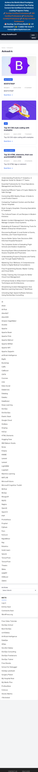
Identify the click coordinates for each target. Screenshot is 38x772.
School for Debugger (9, 667)
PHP (3, 516)
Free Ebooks (6, 663)
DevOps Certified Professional (17, 13)
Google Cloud (7, 420)
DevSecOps (6, 413)
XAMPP (4, 573)
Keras (4, 447)
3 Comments (28, 161)
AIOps (4, 644)
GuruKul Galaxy (7, 648)
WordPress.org (7, 614)
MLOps (4, 493)
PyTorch (5, 535)
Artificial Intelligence (9, 636)
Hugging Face (7, 439)
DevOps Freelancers (9, 656)
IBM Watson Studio (9, 443)
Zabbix (4, 581)
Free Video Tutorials (9, 621)
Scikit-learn (6, 550)
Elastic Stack (6, 416)
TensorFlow (6, 558)
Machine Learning (8, 474)
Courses (5, 378)
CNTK (4, 374)
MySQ (4, 500)
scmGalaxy (6, 633)
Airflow (4, 309)
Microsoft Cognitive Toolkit (12, 485)
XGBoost (5, 577)
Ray (3, 542)
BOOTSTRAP (9, 84)
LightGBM (5, 466)
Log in (4, 603)
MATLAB (5, 478)
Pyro (3, 531)
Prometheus (6, 520)
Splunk (4, 554)
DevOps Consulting (9, 652)
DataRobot (5, 401)
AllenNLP (5, 313)
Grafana (4, 424)
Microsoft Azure (8, 481)
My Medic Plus (7, 682)
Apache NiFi (6, 348)
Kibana (4, 451)
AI (2, 302)
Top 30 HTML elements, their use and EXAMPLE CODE (18, 156)
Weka (4, 569)
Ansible (4, 325)
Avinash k (7, 87)
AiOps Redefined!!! (9, 34)
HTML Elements (9, 150)
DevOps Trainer (7, 659)
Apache (4, 329)
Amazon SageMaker (9, 321)
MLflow (4, 489)
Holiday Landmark (8, 671)
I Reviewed (6, 698)
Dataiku (4, 397)
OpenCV (5, 512)
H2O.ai (4, 432)
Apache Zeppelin (8, 351)
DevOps (4, 409)
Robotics (5, 546)
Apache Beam (7, 332)
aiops (4, 306)
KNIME (4, 455)
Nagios (4, 504)
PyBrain (4, 527)
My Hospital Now (8, 678)
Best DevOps (6, 629)
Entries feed (6, 607)
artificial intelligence (9, 355)
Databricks (6, 390)
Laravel (4, 458)
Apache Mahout (7, 340)
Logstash (5, 470)
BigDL (4, 359)
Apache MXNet (7, 344)
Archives (5, 587)
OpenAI (4, 508)
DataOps (5, 640)
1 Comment (28, 134)
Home (3, 48)
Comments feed (8, 611)
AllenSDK (5, 317)
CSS (6, 123)
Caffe (4, 367)
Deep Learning (7, 405)
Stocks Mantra (7, 694)
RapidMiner (6, 539)
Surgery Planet (7, 675)
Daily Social (6, 386)
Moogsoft (5, 497)
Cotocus (5, 690)
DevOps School (7, 625)
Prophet (5, 523)
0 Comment (28, 87)
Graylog (4, 428)
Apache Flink (6, 336)
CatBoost (5, 371)
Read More (8, 95)
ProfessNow (6, 686)
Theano (4, 565)
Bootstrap (8, 79)
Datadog (5, 393)
